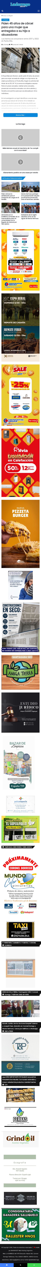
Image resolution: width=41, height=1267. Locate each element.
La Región (10, 15)
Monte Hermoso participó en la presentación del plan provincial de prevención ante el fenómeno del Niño (30, 196)
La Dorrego (6, 44)
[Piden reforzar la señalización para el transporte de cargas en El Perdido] (10, 187)
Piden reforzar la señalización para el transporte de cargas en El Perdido (10, 196)
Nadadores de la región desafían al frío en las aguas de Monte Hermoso (30, 216)
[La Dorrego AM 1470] (20, 4)
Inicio (4, 15)
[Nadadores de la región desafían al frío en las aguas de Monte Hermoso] (30, 208)
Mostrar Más (20, 115)
